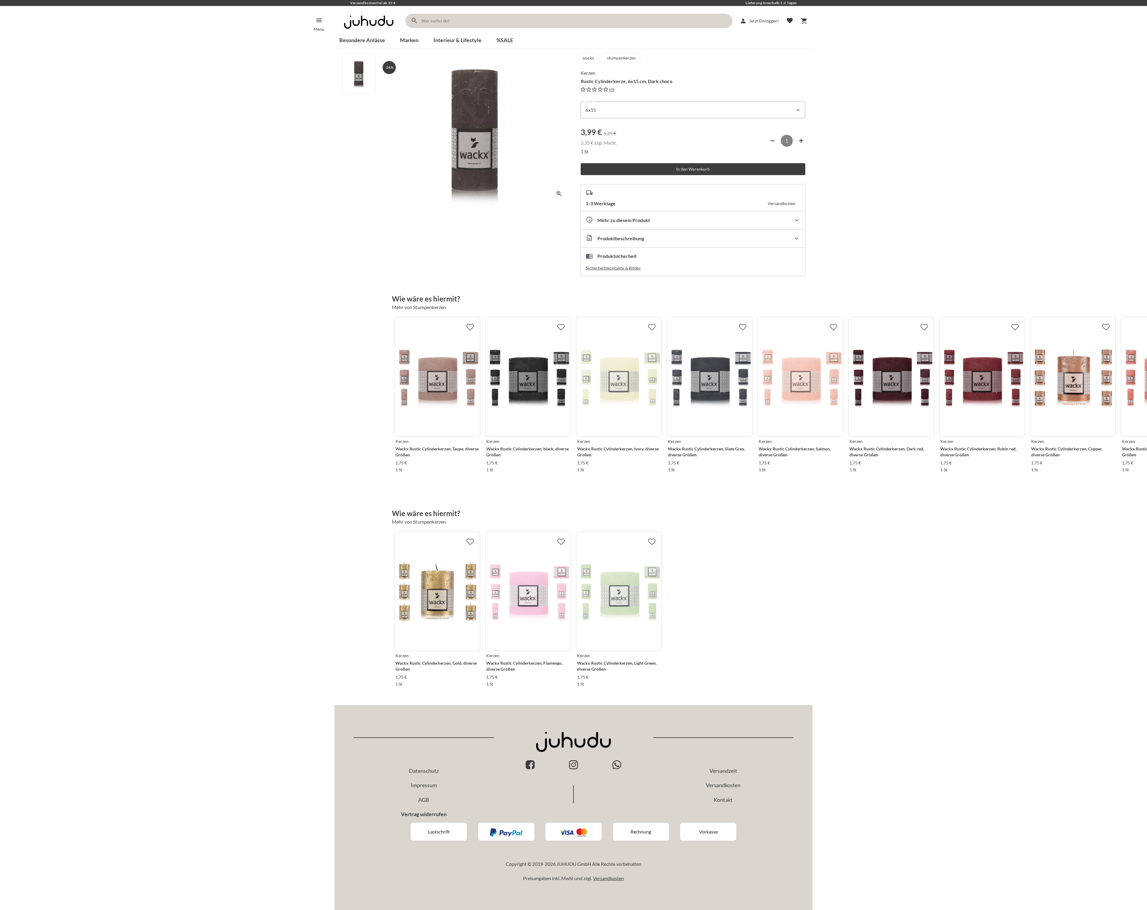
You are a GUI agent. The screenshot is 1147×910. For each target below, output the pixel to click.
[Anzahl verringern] (772, 141)
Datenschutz (424, 770)
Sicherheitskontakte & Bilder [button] (613, 267)
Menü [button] (319, 29)
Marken (409, 40)
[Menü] (319, 20)
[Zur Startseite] (369, 34)
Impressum (424, 785)
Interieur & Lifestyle (457, 40)
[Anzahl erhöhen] (801, 141)
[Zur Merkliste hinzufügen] (470, 327)
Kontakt (723, 799)
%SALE (504, 40)
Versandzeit (723, 770)
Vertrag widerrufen (424, 814)
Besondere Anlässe (362, 40)
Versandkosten (723, 785)
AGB (423, 799)
